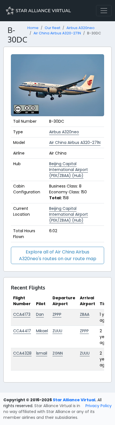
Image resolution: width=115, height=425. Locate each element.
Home (33, 27)
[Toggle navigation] (104, 10)
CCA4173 (21, 314)
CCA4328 (22, 353)
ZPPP (56, 314)
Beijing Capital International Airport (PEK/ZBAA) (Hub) (68, 169)
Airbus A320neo (80, 27)
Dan (40, 314)
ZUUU (57, 331)
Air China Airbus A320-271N (57, 33)
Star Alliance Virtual (74, 400)
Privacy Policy (98, 406)
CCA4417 (22, 331)
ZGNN (57, 353)
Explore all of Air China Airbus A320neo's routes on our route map (57, 255)
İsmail (41, 353)
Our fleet (52, 27)
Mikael (42, 331)
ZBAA (84, 314)
